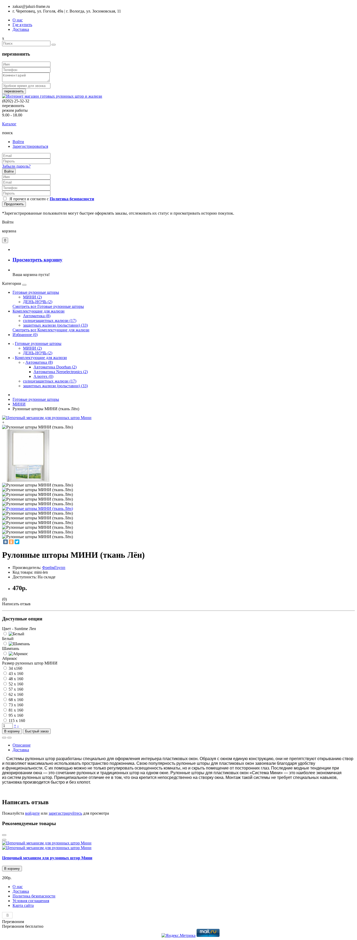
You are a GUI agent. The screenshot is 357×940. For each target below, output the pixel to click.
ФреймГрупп (53, 567)
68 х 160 (16, 699)
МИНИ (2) (32, 297)
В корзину (12, 731)
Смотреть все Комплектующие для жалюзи (51, 330)
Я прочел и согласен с (50, 199)
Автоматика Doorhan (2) (55, 367)
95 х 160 (16, 715)
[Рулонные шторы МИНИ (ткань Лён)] (37, 508)
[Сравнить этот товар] (9, 737)
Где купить (22, 24)
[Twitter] (17, 541)
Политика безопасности (34, 896)
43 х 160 (16, 673)
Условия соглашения (31, 900)
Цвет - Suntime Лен (19, 628)
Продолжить (14, 204)
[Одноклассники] (11, 541)
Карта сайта (23, 905)
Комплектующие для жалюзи (39, 311)
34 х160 (15, 668)
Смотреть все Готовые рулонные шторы (48, 306)
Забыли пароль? (16, 166)
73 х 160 (16, 705)
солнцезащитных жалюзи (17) (49, 320)
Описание (22, 745)
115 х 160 (17, 720)
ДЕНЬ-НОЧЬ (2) (37, 301)
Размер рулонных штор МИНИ (29, 663)
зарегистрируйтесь (65, 813)
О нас (18, 20)
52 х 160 (16, 684)
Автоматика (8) (36, 316)
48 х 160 (16, 679)
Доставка (21, 29)
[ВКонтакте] (5, 541)
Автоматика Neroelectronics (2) (60, 371)
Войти (18, 141)
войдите (32, 813)
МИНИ (19, 404)
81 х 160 (16, 710)
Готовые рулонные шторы (36, 292)
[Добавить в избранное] (4, 737)
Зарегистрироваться (30, 146)
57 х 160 (16, 689)
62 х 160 (16, 694)
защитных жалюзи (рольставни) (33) (55, 325)
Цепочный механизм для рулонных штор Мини (47, 858)
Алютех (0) (43, 376)
